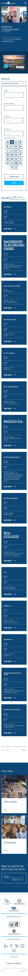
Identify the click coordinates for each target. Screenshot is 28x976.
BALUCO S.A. (13, 421)
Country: (7, 116)
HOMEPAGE (5, 37)
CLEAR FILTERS (14, 176)
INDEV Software (22, 971)
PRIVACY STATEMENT (14, 963)
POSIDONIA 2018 (6, 39)
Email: (6, 876)
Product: (7, 129)
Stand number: (9, 103)
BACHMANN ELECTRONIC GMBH (14, 245)
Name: (6, 91)
